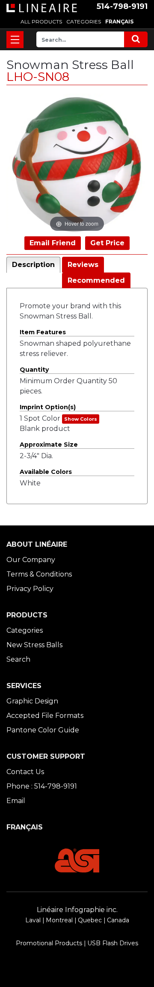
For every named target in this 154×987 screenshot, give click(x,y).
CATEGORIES (83, 21)
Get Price (107, 243)
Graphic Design (32, 701)
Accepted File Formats (44, 716)
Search (18, 659)
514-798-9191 (122, 6)
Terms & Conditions (39, 574)
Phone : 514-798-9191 (41, 786)
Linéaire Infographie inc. (77, 910)
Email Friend (53, 243)
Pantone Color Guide (42, 730)
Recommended (96, 280)
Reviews (83, 265)
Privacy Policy (29, 589)
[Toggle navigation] (15, 39)
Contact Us (25, 772)
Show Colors (80, 419)
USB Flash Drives (112, 943)
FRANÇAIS (119, 21)
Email (15, 801)
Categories (24, 630)
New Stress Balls (34, 645)
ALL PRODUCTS (41, 21)
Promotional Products (49, 943)
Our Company (30, 560)
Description (33, 265)
